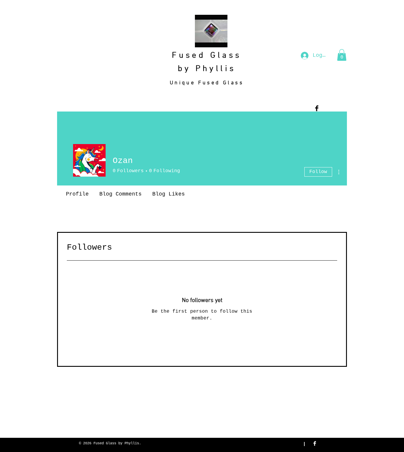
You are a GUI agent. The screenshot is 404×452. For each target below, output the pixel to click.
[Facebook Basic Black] (317, 108)
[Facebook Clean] (314, 443)
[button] (342, 55)
